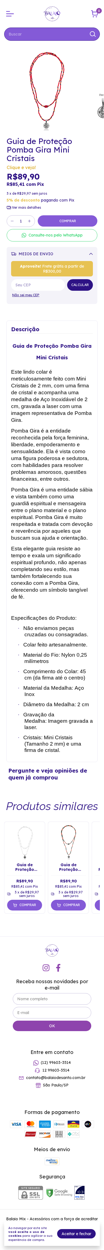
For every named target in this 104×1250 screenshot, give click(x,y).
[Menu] (11, 14)
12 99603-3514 (55, 1070)
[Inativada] (79, 1193)
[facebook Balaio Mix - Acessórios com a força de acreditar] (58, 968)
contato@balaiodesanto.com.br (55, 1077)
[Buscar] (92, 34)
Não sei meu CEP (25, 295)
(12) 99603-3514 (56, 1062)
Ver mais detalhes (26, 207)
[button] (52, 235)
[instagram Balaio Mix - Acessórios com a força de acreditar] (46, 968)
